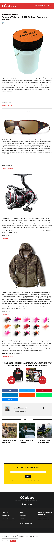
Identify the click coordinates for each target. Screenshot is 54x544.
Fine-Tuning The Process (26, 441)
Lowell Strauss (7, 22)
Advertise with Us (8, 518)
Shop (36, 5)
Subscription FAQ (25, 521)
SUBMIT (28, 476)
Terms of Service (43, 520)
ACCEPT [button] (13, 540)
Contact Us (5, 515)
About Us (5, 512)
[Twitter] (25, 504)
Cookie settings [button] (5, 540)
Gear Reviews (15, 14)
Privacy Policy (42, 517)
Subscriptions (41, 5)
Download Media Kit (8, 521)
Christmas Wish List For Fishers (43, 441)
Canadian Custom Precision (9, 441)
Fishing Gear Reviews (6, 14)
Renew (22, 518)
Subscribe (23, 515)
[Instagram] (28, 504)
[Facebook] (22, 504)
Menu (48, 5)
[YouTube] (31, 504)
